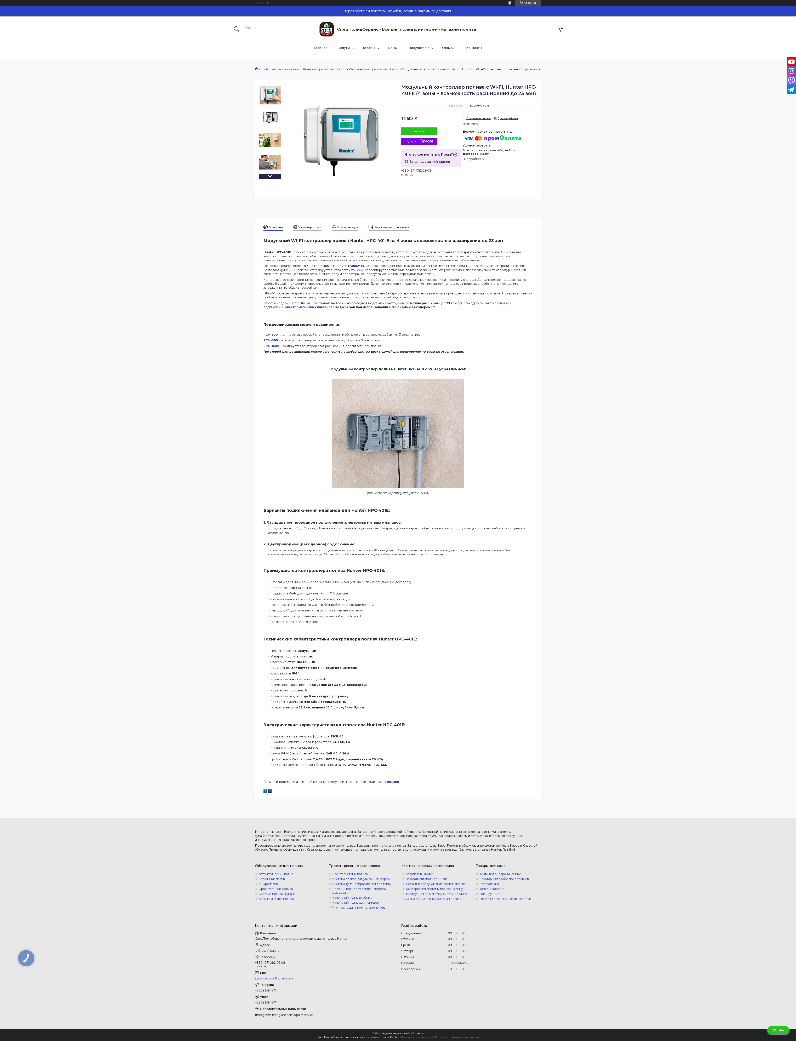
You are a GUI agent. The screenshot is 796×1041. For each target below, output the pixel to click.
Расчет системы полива (350, 874)
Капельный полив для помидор (355, 902)
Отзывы (448, 48)
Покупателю (419, 48)
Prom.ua (418, 1033)
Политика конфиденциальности (458, 1037)
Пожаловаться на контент (418, 1037)
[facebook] (265, 792)
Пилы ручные (489, 894)
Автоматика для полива (276, 899)
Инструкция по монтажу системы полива (436, 894)
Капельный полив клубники (353, 897)
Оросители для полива (276, 889)
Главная (321, 48)
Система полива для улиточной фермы (361, 879)
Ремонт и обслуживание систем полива (436, 884)
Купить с (412, 141)
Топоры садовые (491, 889)
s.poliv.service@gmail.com (274, 978)
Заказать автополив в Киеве (427, 879)
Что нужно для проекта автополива (359, 907)
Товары (369, 48)
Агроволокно (489, 884)
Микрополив (268, 884)
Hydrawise (356, 266)
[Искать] (236, 29)
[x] (270, 792)
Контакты (474, 48)
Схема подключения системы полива (433, 899)
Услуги (344, 48)
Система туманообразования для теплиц (362, 884)
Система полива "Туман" (277, 894)
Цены (393, 48)
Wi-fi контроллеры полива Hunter (374, 69)
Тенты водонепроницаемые (500, 874)
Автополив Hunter (419, 874)
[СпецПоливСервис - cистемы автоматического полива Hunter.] (326, 29)
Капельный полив (272, 879)
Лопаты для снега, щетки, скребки (505, 899)
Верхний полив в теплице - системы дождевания (359, 891)
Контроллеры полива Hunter (324, 69)
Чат (781, 1030)
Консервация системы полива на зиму (434, 889)
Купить (419, 131)
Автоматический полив (283, 69)
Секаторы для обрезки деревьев (504, 879)
